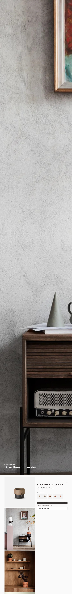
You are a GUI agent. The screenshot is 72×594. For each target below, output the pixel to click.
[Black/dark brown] (39, 496)
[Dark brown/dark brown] (44, 496)
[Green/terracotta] (55, 496)
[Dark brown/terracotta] (50, 496)
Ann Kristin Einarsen (15, 469)
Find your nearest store (44, 508)
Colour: (41, 492)
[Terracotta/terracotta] (60, 496)
